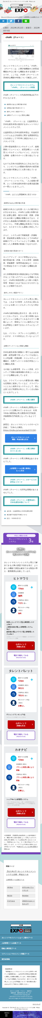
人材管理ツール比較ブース (15, 880)
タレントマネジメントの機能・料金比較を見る (20, 438)
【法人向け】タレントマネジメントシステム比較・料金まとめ (18, 1)
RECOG (9, 896)
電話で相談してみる (21, 656)
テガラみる (11, 901)
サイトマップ (36, 1004)
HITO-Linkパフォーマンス (28, 888)
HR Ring (10, 887)
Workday (25, 896)
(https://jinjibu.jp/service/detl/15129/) (19, 430)
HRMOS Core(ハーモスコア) (28, 902)
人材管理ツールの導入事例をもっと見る (20, 469)
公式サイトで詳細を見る (21, 645)
